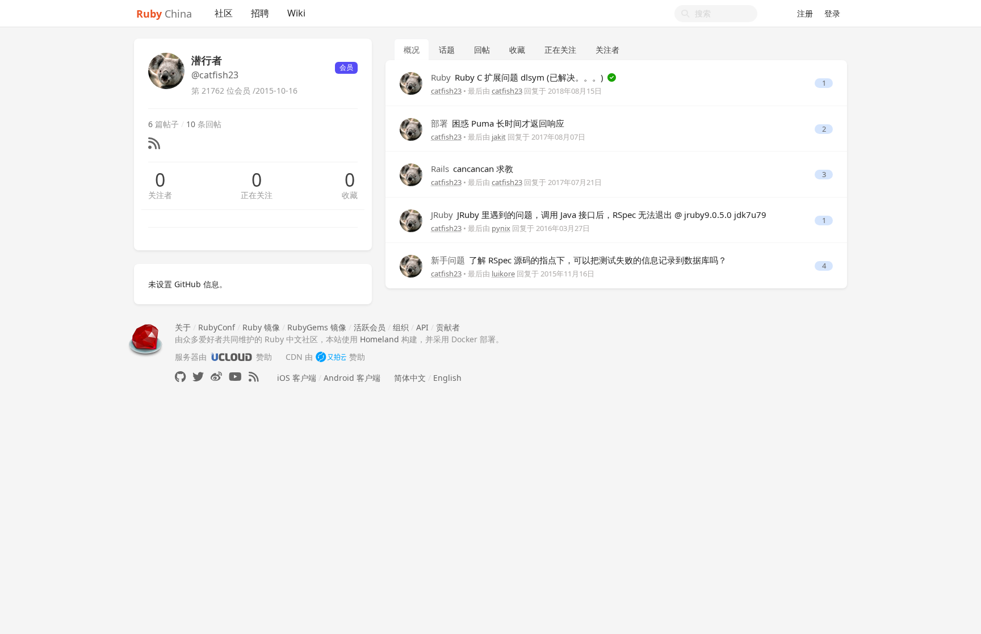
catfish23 (446, 91)
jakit (499, 137)
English (447, 377)
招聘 (260, 13)
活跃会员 (369, 327)
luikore (503, 273)
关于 (183, 327)
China (164, 13)
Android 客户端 (352, 377)
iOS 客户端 (296, 377)
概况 (412, 49)
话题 (447, 49)
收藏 (350, 195)
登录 (832, 13)
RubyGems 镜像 (316, 327)
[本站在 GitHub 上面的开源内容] (180, 376)
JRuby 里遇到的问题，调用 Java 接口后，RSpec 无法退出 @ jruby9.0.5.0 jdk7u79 (598, 214)
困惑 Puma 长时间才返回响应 (497, 123)
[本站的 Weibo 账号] (216, 376)
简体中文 (410, 377)
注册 (805, 13)
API (422, 327)
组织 (401, 327)
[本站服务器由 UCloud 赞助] (231, 356)
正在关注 (256, 195)
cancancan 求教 (472, 168)
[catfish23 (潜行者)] (411, 82)
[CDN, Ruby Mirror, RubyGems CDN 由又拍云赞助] (331, 357)
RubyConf (216, 327)
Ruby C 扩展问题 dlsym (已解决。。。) (518, 77)
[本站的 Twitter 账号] (198, 376)
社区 (224, 13)
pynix (501, 228)
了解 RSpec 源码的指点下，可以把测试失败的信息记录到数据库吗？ (579, 260)
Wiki (296, 13)
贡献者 (448, 327)
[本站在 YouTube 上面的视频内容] (235, 376)
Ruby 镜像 (261, 327)
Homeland (379, 339)
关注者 (160, 195)
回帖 (482, 49)
